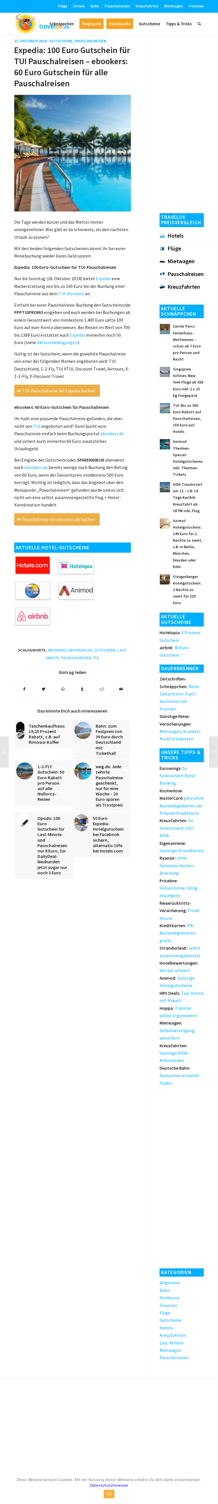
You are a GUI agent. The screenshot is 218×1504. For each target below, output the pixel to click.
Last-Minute (171, 1343)
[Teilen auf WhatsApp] (62, 689)
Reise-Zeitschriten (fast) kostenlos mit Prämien (180, 694)
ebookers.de (112, 433)
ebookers (57, 650)
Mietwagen (173, 6)
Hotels (79, 6)
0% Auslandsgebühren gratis (178, 933)
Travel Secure (180, 910)
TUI (36, 426)
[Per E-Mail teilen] (121, 689)
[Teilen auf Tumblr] (82, 689)
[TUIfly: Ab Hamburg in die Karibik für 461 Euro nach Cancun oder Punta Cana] (213, 752)
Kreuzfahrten (147, 6)
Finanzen (196, 6)
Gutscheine (61, 40)
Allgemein (170, 1282)
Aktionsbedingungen (57, 342)
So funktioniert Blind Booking (177, 775)
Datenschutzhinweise (109, 1485)
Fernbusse (169, 1297)
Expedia (77, 335)
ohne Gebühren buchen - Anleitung (178, 865)
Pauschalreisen (117, 6)
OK (109, 1494)
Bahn (95, 6)
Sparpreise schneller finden (179, 1075)
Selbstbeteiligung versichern (177, 1030)
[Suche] (199, 23)
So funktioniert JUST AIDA (177, 828)
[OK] (211, 1488)
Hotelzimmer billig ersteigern (178, 888)
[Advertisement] (182, 122)
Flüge (62, 6)
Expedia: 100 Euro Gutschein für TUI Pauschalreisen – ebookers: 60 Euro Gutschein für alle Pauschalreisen (72, 67)
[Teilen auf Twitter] (43, 689)
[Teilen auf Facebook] (24, 689)
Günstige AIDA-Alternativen (174, 1053)
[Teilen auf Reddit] (101, 689)
